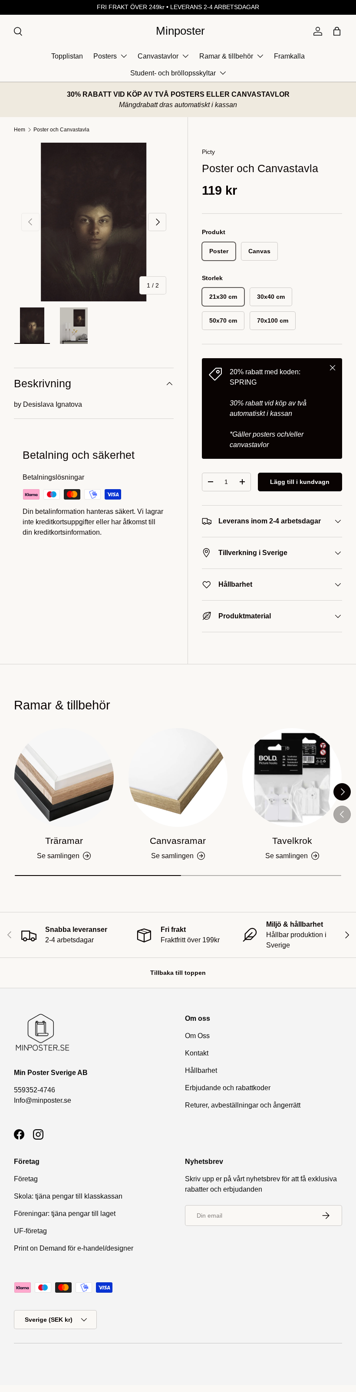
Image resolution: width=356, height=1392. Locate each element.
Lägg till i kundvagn (300, 481)
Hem (19, 130)
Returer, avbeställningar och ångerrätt (242, 1105)
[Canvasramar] (178, 777)
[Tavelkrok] (292, 777)
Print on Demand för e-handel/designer (73, 1248)
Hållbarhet (201, 1070)
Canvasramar (178, 841)
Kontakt (196, 1053)
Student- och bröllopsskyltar (173, 73)
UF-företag (30, 1231)
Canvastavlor (158, 56)
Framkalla (289, 56)
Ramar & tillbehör (226, 56)
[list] (93, 222)
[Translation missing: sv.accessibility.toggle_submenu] (124, 56)
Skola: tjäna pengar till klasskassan (68, 1196)
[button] (336, 31)
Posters (105, 56)
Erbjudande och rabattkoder (227, 1087)
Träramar (64, 841)
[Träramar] (64, 777)
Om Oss (197, 1035)
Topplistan (67, 56)
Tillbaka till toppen (178, 972)
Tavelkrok (292, 841)
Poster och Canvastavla (61, 130)
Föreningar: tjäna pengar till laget (64, 1213)
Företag (26, 1179)
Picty (208, 151)
